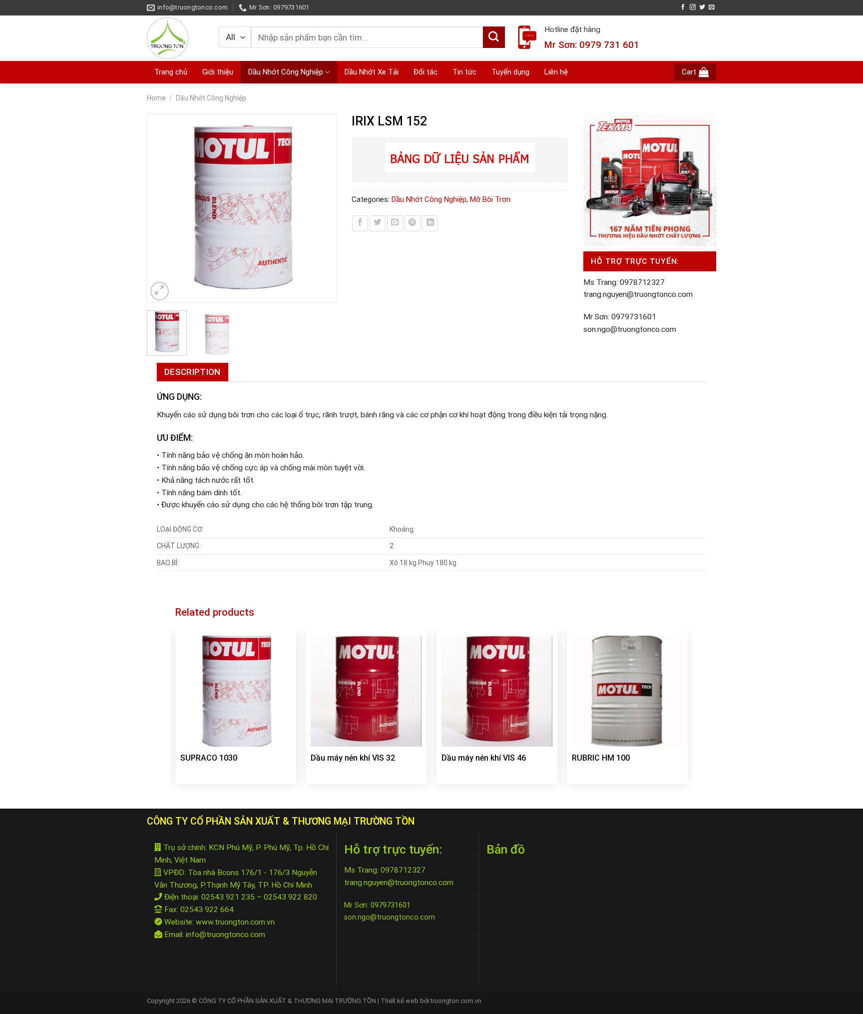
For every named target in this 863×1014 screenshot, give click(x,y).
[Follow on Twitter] (702, 7)
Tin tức (464, 71)
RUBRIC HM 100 (601, 758)
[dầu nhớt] (175, 38)
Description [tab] (192, 372)
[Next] (324, 208)
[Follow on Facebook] (683, 7)
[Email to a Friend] (395, 223)
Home (156, 98)
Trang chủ (170, 71)
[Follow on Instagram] (693, 7)
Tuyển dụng (510, 71)
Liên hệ (556, 71)
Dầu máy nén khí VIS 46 (483, 758)
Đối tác (425, 71)
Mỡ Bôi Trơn (490, 199)
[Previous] (159, 208)
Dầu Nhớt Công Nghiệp (285, 71)
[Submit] (494, 37)
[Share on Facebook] (360, 223)
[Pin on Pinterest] (413, 223)
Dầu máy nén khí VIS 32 (353, 758)
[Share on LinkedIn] (430, 223)
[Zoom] (159, 291)
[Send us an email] (712, 7)
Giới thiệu (217, 71)
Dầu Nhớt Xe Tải (372, 71)
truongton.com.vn (455, 1001)
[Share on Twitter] (378, 223)
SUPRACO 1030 (208, 758)
